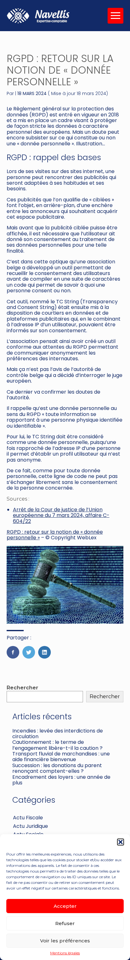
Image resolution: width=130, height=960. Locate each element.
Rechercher (22, 688)
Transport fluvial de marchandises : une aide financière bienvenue (61, 756)
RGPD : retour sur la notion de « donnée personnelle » (55, 534)
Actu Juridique (30, 826)
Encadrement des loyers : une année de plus (61, 779)
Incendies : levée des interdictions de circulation (57, 733)
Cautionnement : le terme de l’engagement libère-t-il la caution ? (57, 744)
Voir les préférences (65, 941)
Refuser (65, 923)
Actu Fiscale (28, 817)
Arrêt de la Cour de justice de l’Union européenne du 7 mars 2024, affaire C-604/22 (61, 515)
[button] (120, 842)
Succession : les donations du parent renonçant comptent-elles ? (57, 768)
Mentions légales (65, 953)
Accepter (65, 906)
